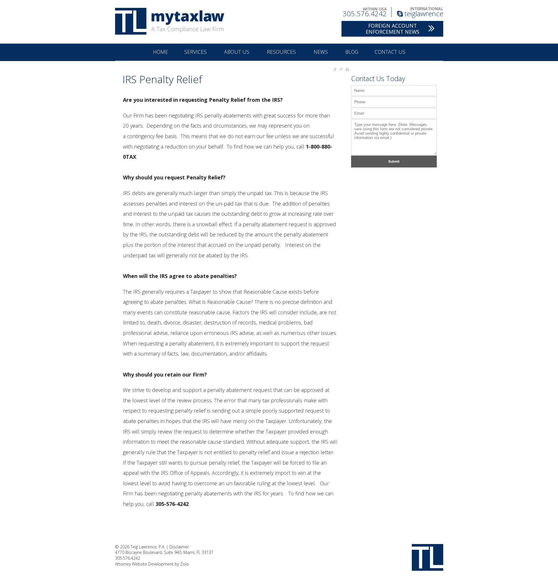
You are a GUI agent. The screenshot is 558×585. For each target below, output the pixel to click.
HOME (160, 51)
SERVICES (196, 51)
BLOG (351, 51)
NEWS (321, 51)
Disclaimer (179, 547)
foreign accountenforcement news (392, 28)
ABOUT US (237, 51)
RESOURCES (282, 51)
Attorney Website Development (144, 564)
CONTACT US (390, 51)
